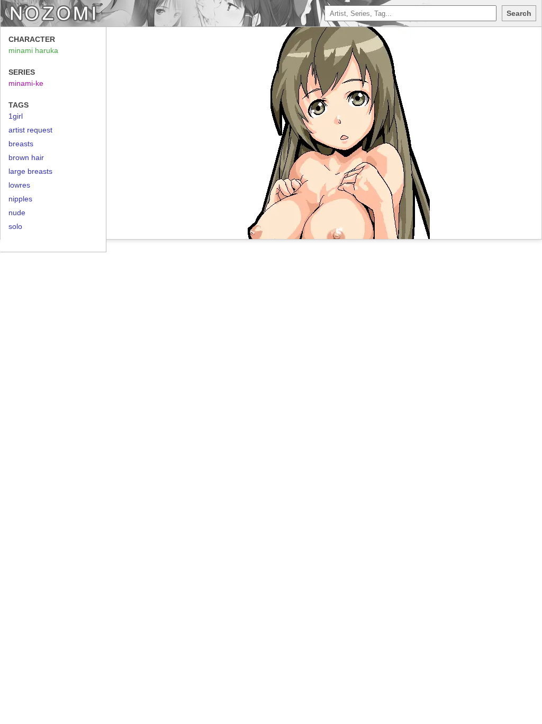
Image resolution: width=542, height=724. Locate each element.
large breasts (30, 171)
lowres (19, 185)
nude (16, 212)
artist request (30, 130)
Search (519, 13)
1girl (15, 116)
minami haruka (33, 50)
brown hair (26, 157)
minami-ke (25, 83)
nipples (20, 199)
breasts (20, 143)
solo (15, 226)
